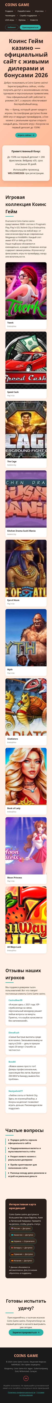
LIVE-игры (9, 20)
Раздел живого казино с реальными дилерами (22, 1158)
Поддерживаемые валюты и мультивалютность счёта (24, 1150)
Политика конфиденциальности (21, 1392)
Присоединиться (30, 27)
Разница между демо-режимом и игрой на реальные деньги (27, 1175)
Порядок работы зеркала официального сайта (22, 1142)
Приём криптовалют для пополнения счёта (22, 1166)
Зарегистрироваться (24, 1332)
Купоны (22, 20)
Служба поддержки (28, 15)
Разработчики (24, 11)
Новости (34, 20)
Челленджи (10, 15)
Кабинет (12, 27)
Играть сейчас (24, 135)
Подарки (9, 11)
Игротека (39, 11)
